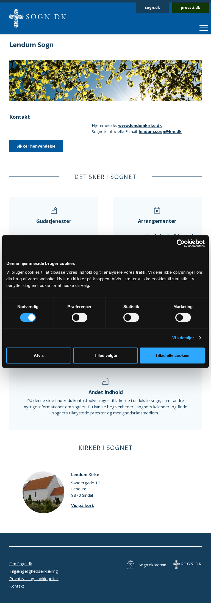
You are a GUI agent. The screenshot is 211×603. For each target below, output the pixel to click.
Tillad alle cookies (172, 355)
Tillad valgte (105, 355)
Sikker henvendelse (35, 146)
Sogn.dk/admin (152, 564)
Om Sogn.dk (20, 563)
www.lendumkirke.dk (140, 125)
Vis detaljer (183, 337)
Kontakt (16, 586)
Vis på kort (82, 505)
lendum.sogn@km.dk (160, 131)
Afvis (39, 355)
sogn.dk (152, 7)
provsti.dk (190, 7)
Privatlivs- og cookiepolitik (34, 578)
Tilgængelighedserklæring (33, 571)
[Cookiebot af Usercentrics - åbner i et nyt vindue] (181, 243)
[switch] (79, 317)
